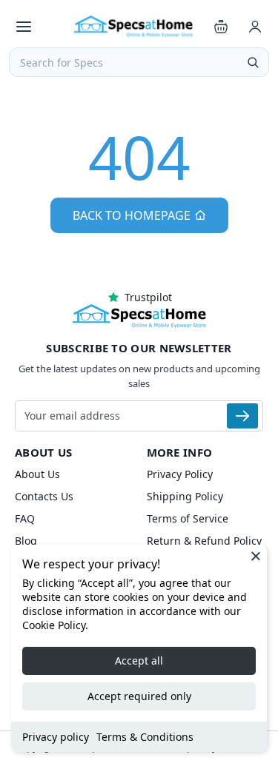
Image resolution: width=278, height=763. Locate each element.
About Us (37, 474)
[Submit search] (253, 62)
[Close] (256, 556)
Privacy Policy (180, 474)
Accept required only (139, 696)
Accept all (139, 660)
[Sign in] (255, 27)
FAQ (25, 518)
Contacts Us (44, 496)
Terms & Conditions (144, 737)
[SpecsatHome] (133, 27)
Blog (26, 541)
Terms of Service (187, 518)
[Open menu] (24, 26)
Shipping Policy (185, 496)
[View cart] (221, 27)
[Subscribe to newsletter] (242, 415)
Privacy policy (55, 737)
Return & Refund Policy (204, 541)
